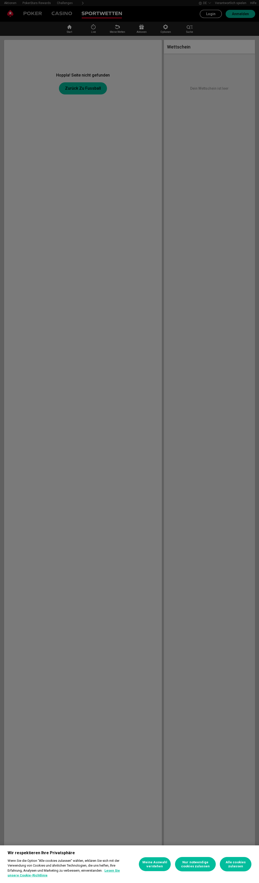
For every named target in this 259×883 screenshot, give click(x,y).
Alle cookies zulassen (236, 864)
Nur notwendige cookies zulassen (195, 864)
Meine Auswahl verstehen (154, 864)
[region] (129, 864)
